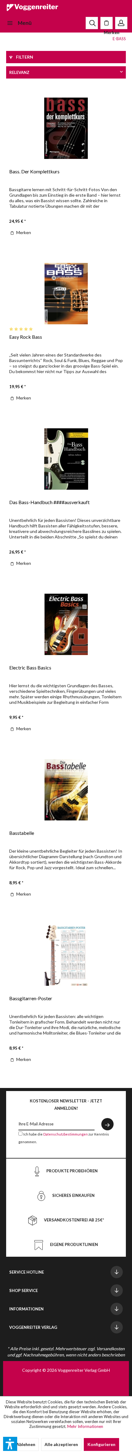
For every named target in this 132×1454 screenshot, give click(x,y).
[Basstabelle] (66, 789)
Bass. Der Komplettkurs (34, 171)
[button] (10, 1444)
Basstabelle (21, 833)
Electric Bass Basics (30, 667)
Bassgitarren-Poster (30, 998)
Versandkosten (110, 1348)
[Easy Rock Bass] (66, 293)
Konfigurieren (101, 1444)
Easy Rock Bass (25, 337)
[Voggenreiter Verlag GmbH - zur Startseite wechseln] (32, 8)
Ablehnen (25, 1444)
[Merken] (106, 23)
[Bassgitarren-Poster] (66, 955)
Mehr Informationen (85, 1426)
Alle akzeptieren (61, 1444)
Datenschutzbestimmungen (65, 1134)
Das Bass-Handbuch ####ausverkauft (49, 502)
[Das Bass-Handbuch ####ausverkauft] (66, 459)
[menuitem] (19, 23)
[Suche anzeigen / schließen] (92, 23)
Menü (25, 23)
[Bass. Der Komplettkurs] (66, 128)
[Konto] (121, 23)
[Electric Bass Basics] (66, 624)
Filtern (24, 57)
